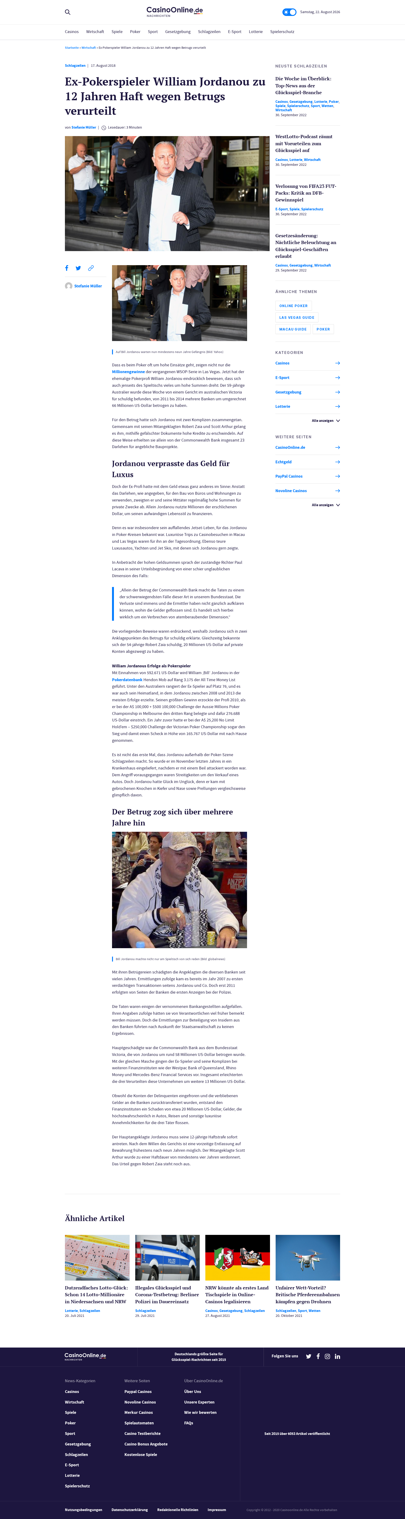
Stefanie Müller (83, 127)
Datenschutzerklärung (130, 1509)
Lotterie (256, 31)
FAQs (188, 1423)
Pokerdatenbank (127, 680)
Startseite (72, 47)
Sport (153, 31)
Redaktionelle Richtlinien (177, 1509)
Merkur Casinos (138, 1412)
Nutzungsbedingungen (83, 1509)
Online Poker (293, 306)
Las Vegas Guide (297, 317)
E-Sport (234, 31)
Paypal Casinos (138, 1391)
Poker (135, 31)
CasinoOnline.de (290, 447)
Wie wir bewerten (200, 1412)
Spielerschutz (282, 31)
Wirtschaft (95, 31)
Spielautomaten (139, 1423)
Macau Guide (293, 329)
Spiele (117, 31)
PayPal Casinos (289, 476)
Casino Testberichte (142, 1433)
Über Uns (192, 1391)
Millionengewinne (128, 372)
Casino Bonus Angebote (146, 1444)
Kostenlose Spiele (140, 1454)
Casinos (72, 31)
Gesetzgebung (178, 31)
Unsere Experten (199, 1402)
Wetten (327, 105)
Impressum (217, 1509)
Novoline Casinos (291, 491)
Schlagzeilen (209, 31)
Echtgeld (283, 462)
